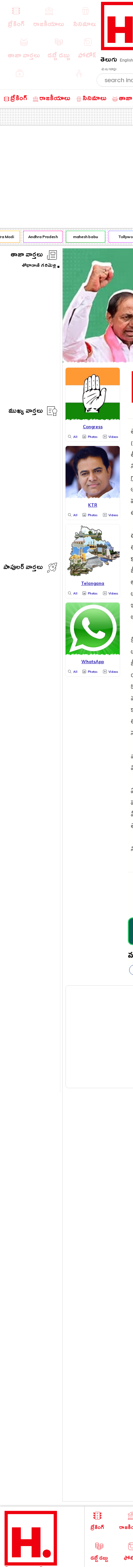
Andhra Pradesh (41, 236)
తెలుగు (108, 60)
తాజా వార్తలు (27, 255)
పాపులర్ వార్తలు (23, 568)
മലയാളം (109, 69)
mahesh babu (84, 236)
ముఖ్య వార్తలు (25, 412)
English (126, 60)
